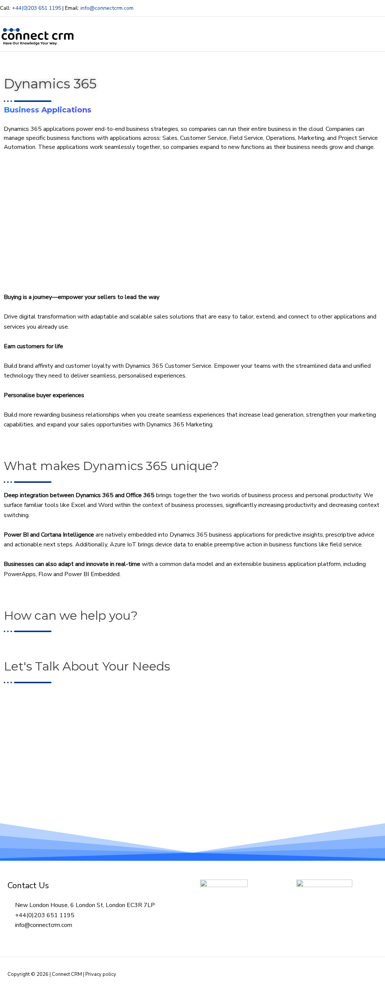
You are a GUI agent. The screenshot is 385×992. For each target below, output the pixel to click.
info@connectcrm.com (106, 8)
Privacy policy (100, 974)
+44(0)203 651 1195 (36, 8)
